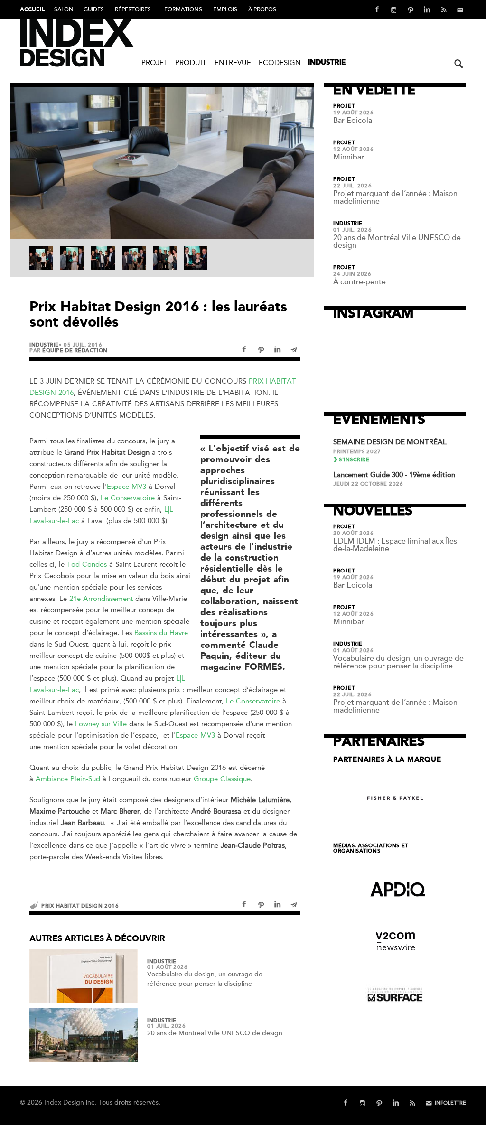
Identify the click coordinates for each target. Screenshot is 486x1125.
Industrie (327, 62)
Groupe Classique (222, 779)
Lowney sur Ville (101, 724)
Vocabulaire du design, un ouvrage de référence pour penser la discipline (398, 662)
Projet (154, 62)
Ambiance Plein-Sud (69, 779)
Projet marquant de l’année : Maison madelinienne (395, 197)
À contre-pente (359, 282)
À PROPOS (262, 9)
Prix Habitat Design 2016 (80, 906)
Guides (94, 9)
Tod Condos (87, 564)
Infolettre (450, 1103)
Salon (64, 9)
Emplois (225, 9)
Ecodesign (280, 62)
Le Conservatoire (128, 498)
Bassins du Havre (161, 632)
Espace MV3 (126, 486)
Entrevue (233, 62)
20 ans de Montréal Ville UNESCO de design (214, 1033)
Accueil (32, 10)
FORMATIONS (183, 9)
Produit (190, 62)
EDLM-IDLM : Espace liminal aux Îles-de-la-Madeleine (396, 545)
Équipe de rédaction (74, 350)
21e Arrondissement (101, 598)
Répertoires (133, 9)
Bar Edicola (352, 120)
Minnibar (348, 157)
